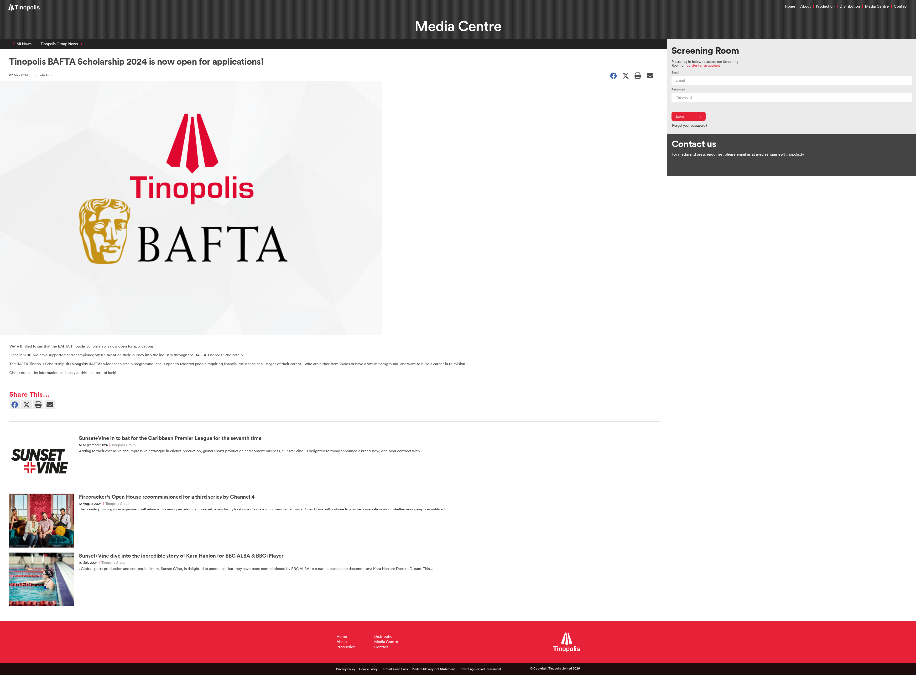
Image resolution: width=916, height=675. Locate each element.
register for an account (703, 65)
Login (680, 116)
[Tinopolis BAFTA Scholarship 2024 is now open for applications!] (650, 75)
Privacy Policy (345, 669)
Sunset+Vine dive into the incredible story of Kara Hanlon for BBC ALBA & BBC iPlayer (181, 556)
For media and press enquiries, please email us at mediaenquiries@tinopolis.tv (738, 154)
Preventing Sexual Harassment (479, 669)
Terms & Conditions (394, 669)
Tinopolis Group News (59, 43)
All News (23, 43)
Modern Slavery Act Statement (433, 669)
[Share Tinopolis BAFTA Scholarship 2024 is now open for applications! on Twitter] (625, 75)
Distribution (850, 6)
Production (825, 6)
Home (790, 6)
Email (675, 72)
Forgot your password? (689, 125)
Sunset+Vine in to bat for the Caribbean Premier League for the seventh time (170, 438)
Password (678, 89)
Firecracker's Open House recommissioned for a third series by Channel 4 (167, 497)
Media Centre (877, 6)
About (805, 6)
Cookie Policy (368, 669)
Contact (901, 6)
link (91, 372)
